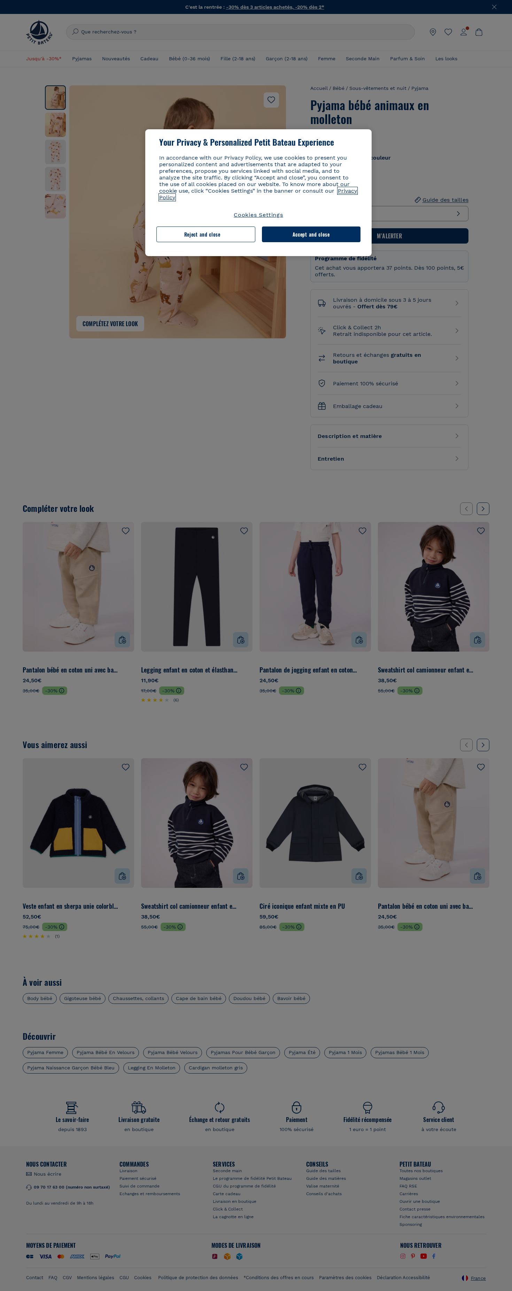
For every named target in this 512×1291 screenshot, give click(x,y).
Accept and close (311, 234)
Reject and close (202, 234)
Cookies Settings (258, 215)
